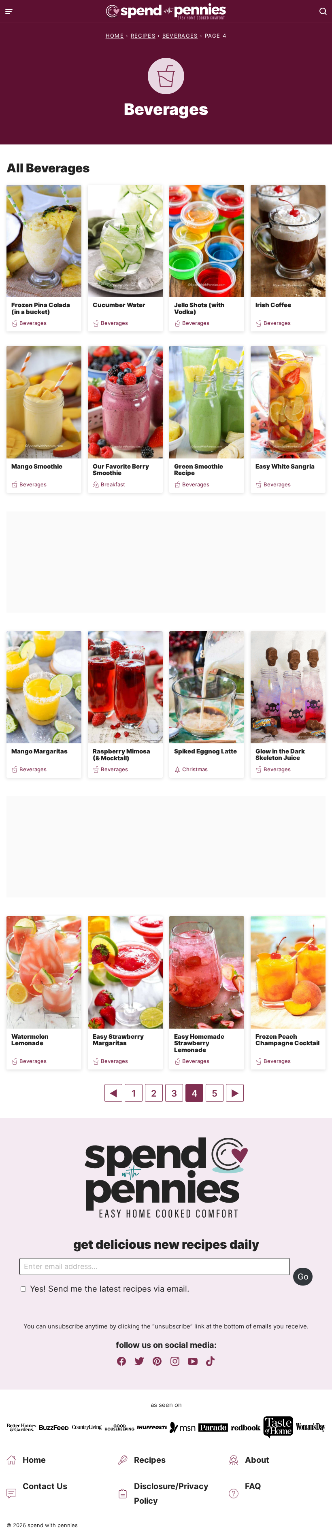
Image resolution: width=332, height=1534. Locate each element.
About (257, 1460)
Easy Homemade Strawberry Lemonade (199, 1043)
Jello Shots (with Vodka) (199, 308)
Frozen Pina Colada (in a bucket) (40, 308)
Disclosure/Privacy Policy (171, 1493)
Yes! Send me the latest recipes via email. (109, 1289)
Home (115, 35)
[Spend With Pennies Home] (166, 11)
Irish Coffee (273, 305)
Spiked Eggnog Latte (205, 751)
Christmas (195, 769)
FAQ (253, 1486)
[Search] (323, 11)
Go (303, 1277)
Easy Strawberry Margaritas (118, 1040)
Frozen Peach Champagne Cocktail (287, 1040)
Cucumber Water (119, 305)
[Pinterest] (157, 1361)
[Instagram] (175, 1361)
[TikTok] (210, 1361)
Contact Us (45, 1486)
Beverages (180, 35)
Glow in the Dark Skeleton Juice (280, 754)
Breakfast (113, 485)
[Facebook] (121, 1361)
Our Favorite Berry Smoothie (121, 470)
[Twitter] (139, 1361)
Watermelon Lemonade (30, 1040)
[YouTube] (193, 1361)
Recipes (143, 35)
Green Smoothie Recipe (198, 470)
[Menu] (9, 11)
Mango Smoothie (36, 466)
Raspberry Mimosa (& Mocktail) (121, 754)
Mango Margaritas (39, 751)
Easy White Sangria (285, 466)
